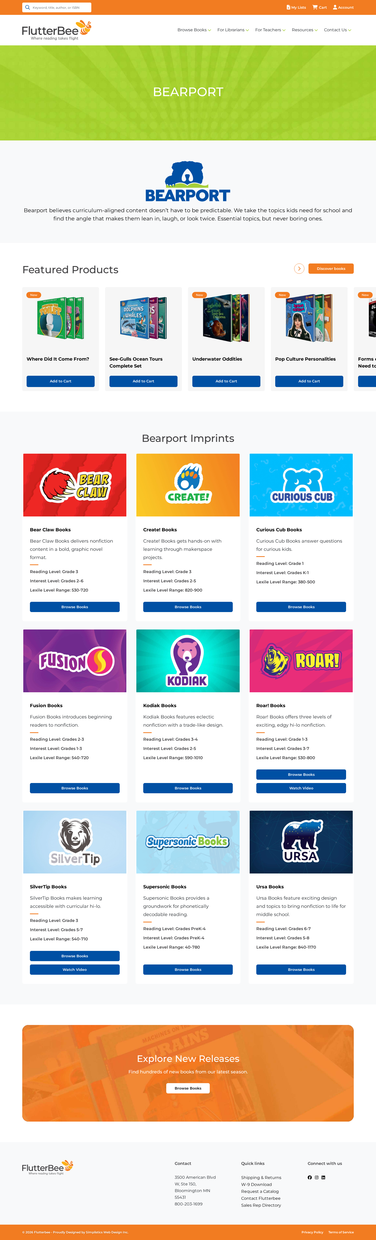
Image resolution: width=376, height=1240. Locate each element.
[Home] (56, 30)
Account (346, 7)
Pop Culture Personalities (305, 359)
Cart (323, 7)
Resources (302, 29)
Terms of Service (341, 1232)
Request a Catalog (260, 1191)
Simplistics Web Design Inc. (107, 1232)
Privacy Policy (312, 1232)
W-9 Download (256, 1184)
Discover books (331, 268)
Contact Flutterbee (261, 1198)
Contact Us (335, 29)
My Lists (298, 7)
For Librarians (231, 29)
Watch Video (301, 788)
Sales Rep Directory (261, 1205)
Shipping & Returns (261, 1177)
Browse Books (192, 29)
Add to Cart (60, 381)
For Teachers (268, 29)
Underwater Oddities (217, 359)
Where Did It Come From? (58, 359)
